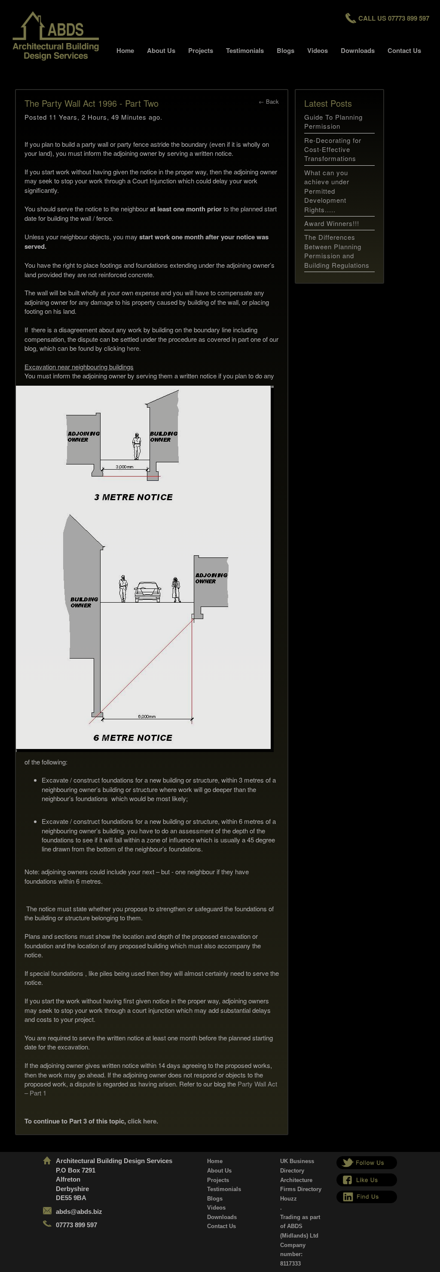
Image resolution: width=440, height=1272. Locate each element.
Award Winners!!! (331, 223)
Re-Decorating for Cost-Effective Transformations (332, 149)
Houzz (288, 1198)
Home (125, 50)
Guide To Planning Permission (333, 121)
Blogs (285, 50)
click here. (143, 1121)
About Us (161, 50)
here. (133, 348)
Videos (317, 50)
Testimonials (245, 50)
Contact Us (404, 50)
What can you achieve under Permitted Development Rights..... (326, 191)
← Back (269, 101)
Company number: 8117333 (293, 1254)
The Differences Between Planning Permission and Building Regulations (337, 250)
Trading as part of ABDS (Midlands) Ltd (300, 1226)
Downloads (358, 50)
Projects (200, 50)
